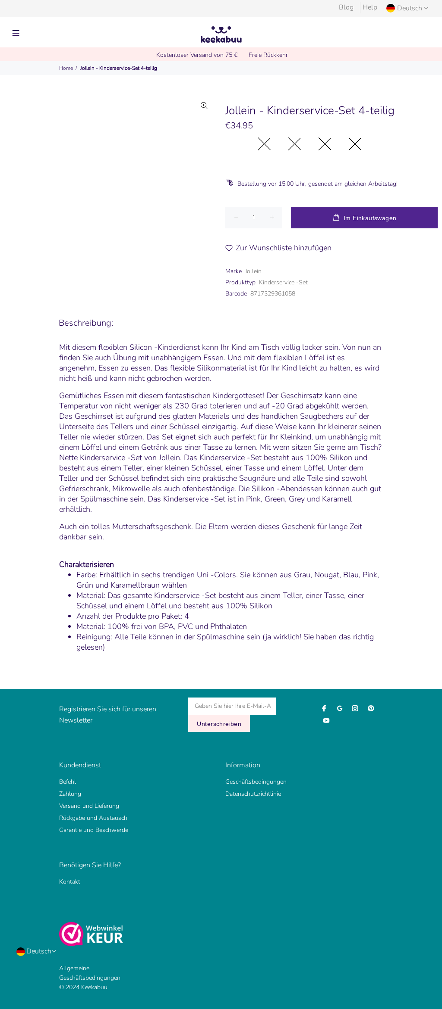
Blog (346, 7)
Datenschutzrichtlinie (253, 794)
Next (204, 181)
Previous (53, 181)
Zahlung (70, 794)
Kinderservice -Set (283, 282)
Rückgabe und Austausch (93, 818)
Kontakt (69, 882)
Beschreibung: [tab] (86, 323)
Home (66, 68)
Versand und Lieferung (89, 806)
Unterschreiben (219, 723)
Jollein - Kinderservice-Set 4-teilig (118, 68)
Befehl (67, 782)
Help (370, 7)
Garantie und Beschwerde (93, 830)
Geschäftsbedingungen (256, 782)
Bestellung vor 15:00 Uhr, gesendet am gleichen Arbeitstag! (317, 184)
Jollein (253, 271)
